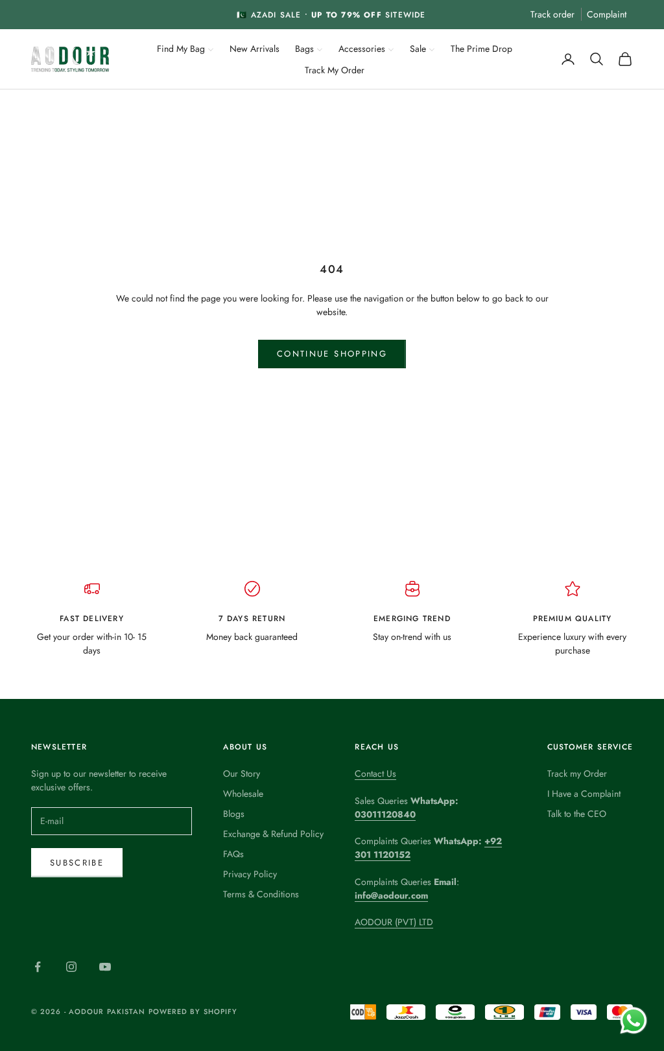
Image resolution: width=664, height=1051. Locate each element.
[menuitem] (185, 47)
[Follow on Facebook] (37, 966)
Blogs (233, 813)
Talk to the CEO (576, 813)
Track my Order (577, 773)
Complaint (606, 14)
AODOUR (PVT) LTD (394, 921)
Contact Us (375, 773)
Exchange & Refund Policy (273, 833)
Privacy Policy (250, 874)
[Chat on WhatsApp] (633, 1020)
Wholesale (243, 793)
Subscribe (77, 862)
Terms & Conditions (261, 894)
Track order (552, 14)
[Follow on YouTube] (105, 966)
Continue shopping (332, 354)
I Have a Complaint (584, 793)
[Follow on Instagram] (71, 966)
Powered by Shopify (193, 1011)
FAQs (233, 853)
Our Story (241, 773)
